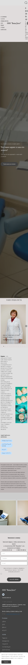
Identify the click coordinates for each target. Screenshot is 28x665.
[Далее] (26, 326)
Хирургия (5, 644)
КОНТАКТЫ (3, 29)
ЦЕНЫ (4, 621)
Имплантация (6, 647)
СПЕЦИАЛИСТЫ (4, 21)
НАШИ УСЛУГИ (6, 453)
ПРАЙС (2, 25)
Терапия (4, 638)
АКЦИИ (4, 449)
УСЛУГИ (3, 19)
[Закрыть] (26, 653)
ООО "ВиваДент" (14, 23)
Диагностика (6, 650)
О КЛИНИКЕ (4, 16)
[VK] (3, 594)
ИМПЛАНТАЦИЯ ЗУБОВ (6, 445)
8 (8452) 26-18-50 (6, 597)
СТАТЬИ (2, 27)
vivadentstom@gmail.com (13, 614)
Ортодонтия (5, 641)
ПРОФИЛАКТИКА (6, 440)
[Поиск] (26, 2)
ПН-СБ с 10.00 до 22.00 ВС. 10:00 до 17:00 (12, 611)
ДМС (2, 23)
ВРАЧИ (4, 627)
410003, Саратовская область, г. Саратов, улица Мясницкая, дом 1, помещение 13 (13, 605)
